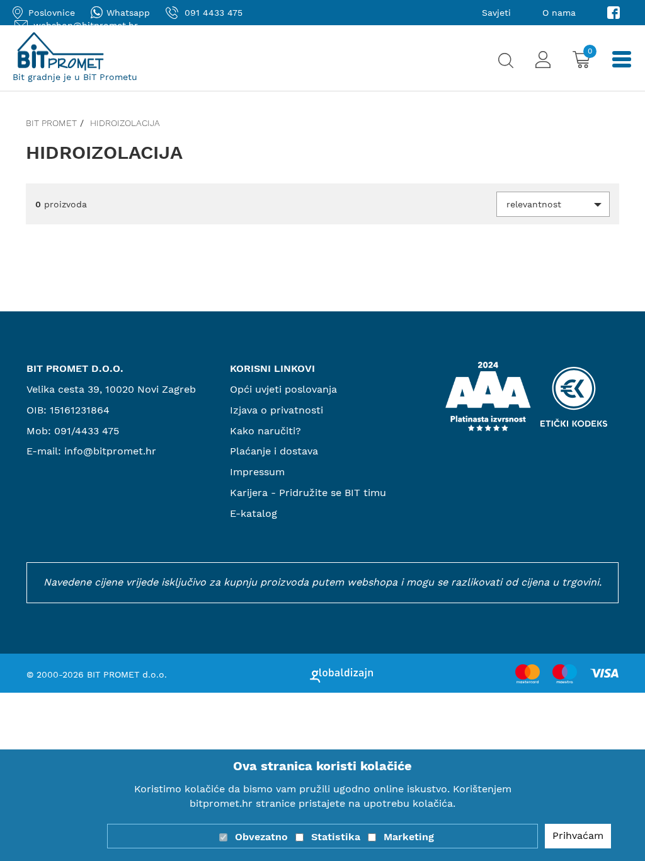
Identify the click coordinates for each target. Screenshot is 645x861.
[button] (553, 204)
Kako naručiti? (265, 431)
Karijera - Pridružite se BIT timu (308, 493)
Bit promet (51, 123)
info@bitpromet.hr (110, 451)
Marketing (409, 837)
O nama (559, 13)
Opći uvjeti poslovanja (283, 389)
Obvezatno (261, 837)
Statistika (335, 837)
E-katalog (253, 513)
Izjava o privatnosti (276, 410)
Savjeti (496, 13)
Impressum (257, 472)
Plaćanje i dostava (274, 451)
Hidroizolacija (125, 123)
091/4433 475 (86, 431)
